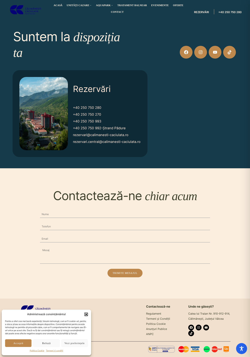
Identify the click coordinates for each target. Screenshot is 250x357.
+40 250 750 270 (87, 114)
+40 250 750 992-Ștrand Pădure (99, 128)
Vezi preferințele (74, 343)
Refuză (46, 343)
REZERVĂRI (201, 12)
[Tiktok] (229, 52)
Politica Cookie (37, 350)
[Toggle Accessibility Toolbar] (241, 348)
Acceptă (18, 343)
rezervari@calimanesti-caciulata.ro (100, 135)
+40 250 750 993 (87, 121)
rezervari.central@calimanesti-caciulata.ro (106, 142)
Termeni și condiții (54, 350)
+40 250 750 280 (230, 12)
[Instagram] (200, 52)
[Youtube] (215, 52)
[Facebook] (186, 52)
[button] (86, 314)
